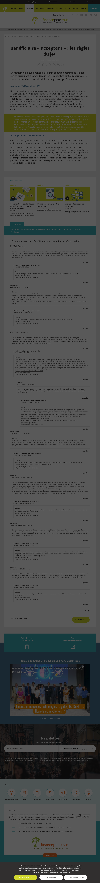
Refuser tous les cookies (75, 877)
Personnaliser (51, 877)
